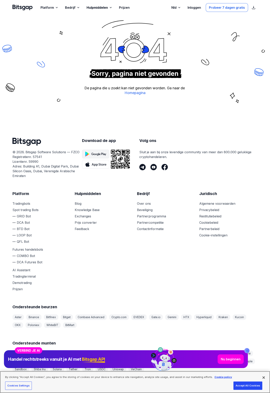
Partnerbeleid (209, 229)
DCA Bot (23, 223)
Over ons (144, 204)
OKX (18, 325)
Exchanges (83, 216)
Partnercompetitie (150, 223)
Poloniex (33, 325)
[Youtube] (153, 167)
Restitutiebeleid (210, 216)
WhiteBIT (52, 325)
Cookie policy (223, 377)
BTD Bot (23, 229)
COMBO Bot (26, 256)
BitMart (69, 325)
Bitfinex (51, 317)
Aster (18, 317)
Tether (73, 369)
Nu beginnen (231, 359)
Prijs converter (86, 223)
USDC (102, 369)
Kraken (223, 317)
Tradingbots (21, 204)
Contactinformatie (150, 229)
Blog (78, 204)
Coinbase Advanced (91, 317)
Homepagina (135, 93)
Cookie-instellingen (213, 235)
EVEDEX (139, 317)
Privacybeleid (209, 210)
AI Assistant (21, 270)
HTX (186, 317)
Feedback (82, 229)
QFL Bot (23, 242)
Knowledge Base (87, 210)
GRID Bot (24, 216)
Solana (57, 369)
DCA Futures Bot (29, 262)
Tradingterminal (24, 276)
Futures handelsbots (27, 249)
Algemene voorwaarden (217, 204)
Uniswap (118, 369)
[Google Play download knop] (95, 154)
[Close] (246, 350)
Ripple (248, 361)
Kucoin (239, 317)
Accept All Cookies (248, 385)
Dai (248, 353)
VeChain (136, 369)
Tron (88, 369)
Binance (34, 317)
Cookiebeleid (208, 223)
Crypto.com (119, 317)
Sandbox (21, 369)
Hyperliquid (203, 317)
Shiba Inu (40, 369)
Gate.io (155, 317)
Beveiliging (145, 210)
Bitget (67, 317)
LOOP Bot (24, 235)
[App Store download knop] (95, 164)
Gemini (172, 317)
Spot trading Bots (25, 210)
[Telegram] (142, 167)
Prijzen (17, 289)
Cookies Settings (18, 385)
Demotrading (22, 283)
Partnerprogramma (151, 216)
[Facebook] (164, 167)
